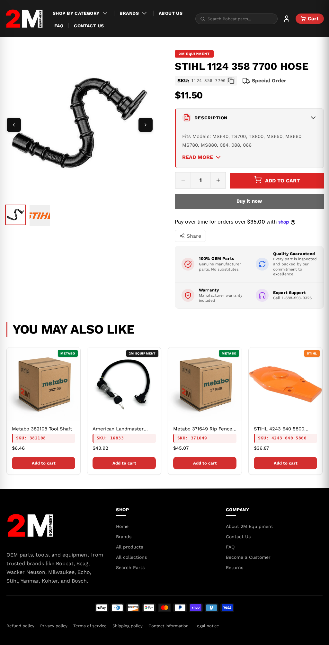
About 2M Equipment (249, 526)
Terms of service (90, 625)
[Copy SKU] (231, 80)
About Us (170, 13)
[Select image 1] (15, 215)
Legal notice (206, 625)
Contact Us (89, 25)
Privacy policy (53, 625)
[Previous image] (14, 125)
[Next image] (145, 125)
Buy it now (249, 201)
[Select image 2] (40, 215)
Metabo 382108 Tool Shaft (42, 429)
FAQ (58, 25)
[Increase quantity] (218, 180)
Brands (129, 13)
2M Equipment (194, 54)
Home (122, 526)
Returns (234, 567)
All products (129, 546)
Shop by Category (76, 13)
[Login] (286, 19)
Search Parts (130, 567)
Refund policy (20, 625)
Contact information (168, 625)
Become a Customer (248, 557)
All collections (131, 557)
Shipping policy (127, 625)
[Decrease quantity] (183, 180)
